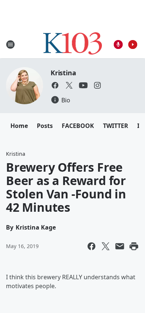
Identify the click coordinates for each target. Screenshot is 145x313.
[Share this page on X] (105, 246)
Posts (45, 126)
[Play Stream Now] (132, 44)
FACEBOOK (78, 126)
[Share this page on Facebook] (91, 246)
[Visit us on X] (69, 85)
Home (19, 126)
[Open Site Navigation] (10, 44)
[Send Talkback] (118, 44)
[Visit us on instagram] (97, 85)
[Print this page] (134, 246)
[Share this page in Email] (120, 246)
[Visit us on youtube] (83, 85)
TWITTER (115, 126)
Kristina (63, 72)
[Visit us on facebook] (55, 85)
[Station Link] (72, 44)
